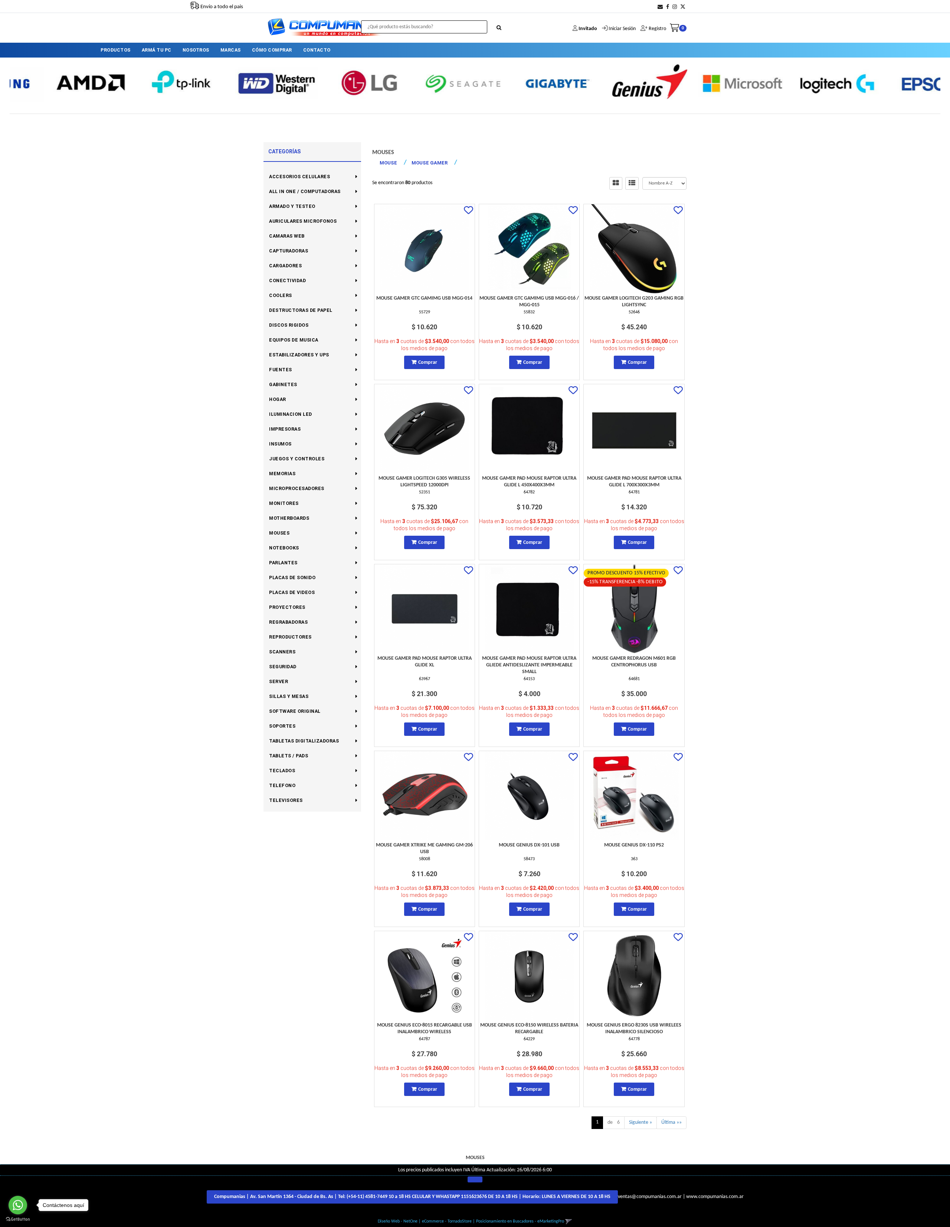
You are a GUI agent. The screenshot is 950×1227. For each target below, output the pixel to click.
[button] (660, 7)
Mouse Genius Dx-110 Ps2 (634, 845)
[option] (56, 82)
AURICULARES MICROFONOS (303, 221)
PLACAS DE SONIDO (292, 577)
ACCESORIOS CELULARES (299, 176)
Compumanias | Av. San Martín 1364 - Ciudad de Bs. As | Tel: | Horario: (412, 1197)
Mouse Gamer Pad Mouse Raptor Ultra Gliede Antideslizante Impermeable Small (529, 665)
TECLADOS (282, 770)
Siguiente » (640, 1122)
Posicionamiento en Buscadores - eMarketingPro (520, 1221)
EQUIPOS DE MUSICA (293, 340)
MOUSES (279, 533)
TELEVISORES (286, 800)
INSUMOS (280, 444)
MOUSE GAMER (430, 163)
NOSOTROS (196, 50)
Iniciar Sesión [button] (622, 29)
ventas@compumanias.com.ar (650, 1197)
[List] (632, 183)
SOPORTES (282, 726)
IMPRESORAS (285, 429)
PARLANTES (283, 562)
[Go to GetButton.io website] (18, 1219)
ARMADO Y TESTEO (292, 206)
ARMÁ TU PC (156, 50)
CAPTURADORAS (288, 251)
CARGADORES (285, 265)
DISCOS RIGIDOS (288, 325)
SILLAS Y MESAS (288, 696)
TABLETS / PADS (288, 755)
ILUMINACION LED (290, 414)
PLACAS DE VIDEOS (292, 592)
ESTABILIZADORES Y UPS (299, 355)
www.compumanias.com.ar (715, 1197)
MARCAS (230, 50)
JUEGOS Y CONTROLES (296, 458)
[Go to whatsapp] (18, 1205)
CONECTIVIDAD (287, 280)
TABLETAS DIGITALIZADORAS (304, 741)
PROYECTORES (287, 607)
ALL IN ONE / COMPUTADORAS (305, 191)
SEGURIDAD (283, 666)
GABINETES (283, 384)
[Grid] (615, 183)
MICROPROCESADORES (296, 488)
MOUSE (388, 163)
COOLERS (280, 295)
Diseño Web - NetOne (397, 1221)
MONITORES (284, 503)
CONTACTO (317, 50)
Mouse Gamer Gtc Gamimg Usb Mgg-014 (424, 298)
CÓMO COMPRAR (272, 50)
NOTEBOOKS (284, 548)
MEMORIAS (282, 473)
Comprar (427, 362)
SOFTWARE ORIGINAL (295, 711)
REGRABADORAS (288, 622)
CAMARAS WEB (287, 236)
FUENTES (280, 369)
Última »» (671, 1122)
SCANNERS (282, 652)
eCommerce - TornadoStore (447, 1221)
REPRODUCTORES (290, 637)
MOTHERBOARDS (289, 518)
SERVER (278, 681)
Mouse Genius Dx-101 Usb (529, 845)
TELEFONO (282, 785)
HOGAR (277, 399)
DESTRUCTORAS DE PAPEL (300, 310)
